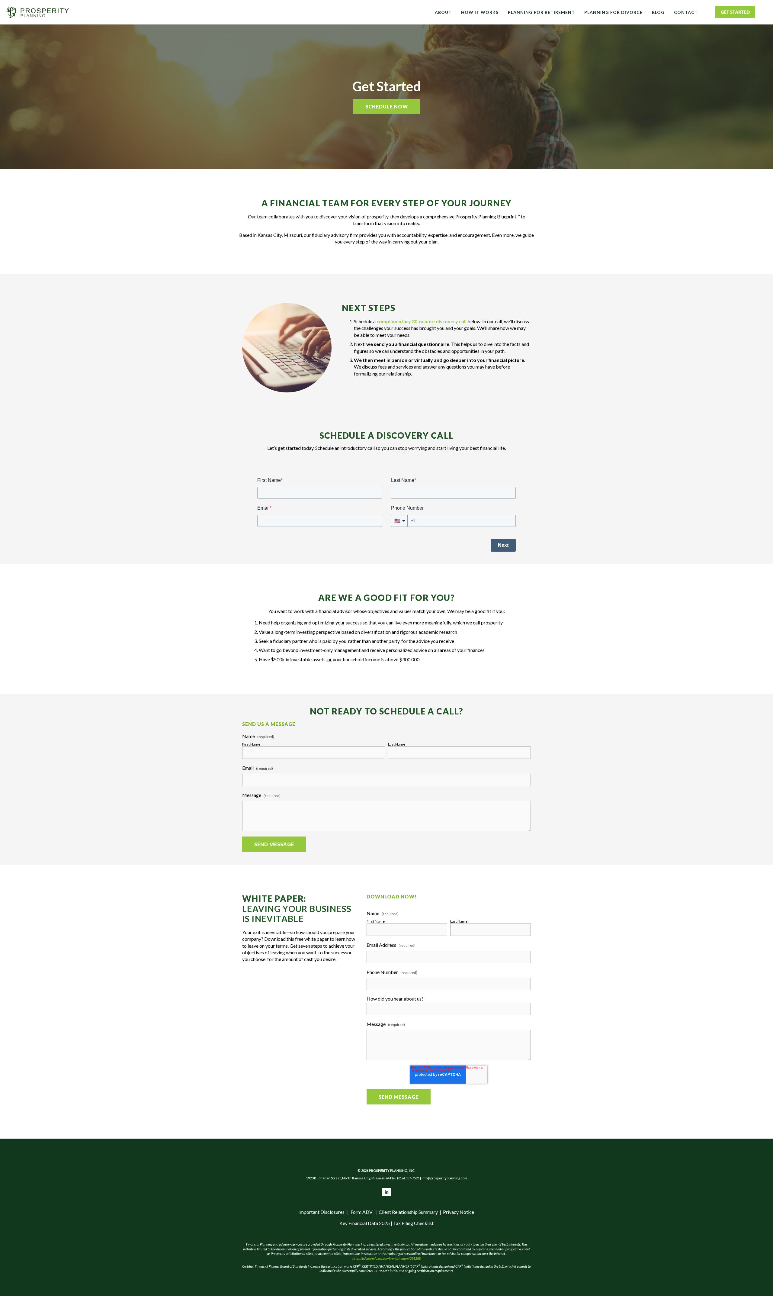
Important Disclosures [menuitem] (321, 1212)
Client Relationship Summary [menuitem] (408, 1212)
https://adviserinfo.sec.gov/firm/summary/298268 (386, 1258)
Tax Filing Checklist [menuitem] (413, 1223)
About (443, 12)
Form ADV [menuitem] (362, 1212)
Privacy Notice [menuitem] (459, 1212)
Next (503, 545)
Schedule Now (386, 106)
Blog (658, 12)
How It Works (480, 12)
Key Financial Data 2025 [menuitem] (364, 1223)
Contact (686, 12)
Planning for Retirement (541, 12)
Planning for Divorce (613, 12)
